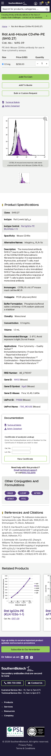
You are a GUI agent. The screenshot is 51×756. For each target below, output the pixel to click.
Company (9, 716)
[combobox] (25, 9)
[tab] (26, 702)
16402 (17, 379)
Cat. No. (8, 448)
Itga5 (24, 386)
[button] (12, 683)
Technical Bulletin (12, 102)
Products (8, 702)
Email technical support (25, 470)
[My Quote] (41, 3)
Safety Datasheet (12, 106)
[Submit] (47, 9)
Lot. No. (8, 452)
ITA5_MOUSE (26, 406)
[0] (45, 3)
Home (4, 26)
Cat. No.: (7, 619)
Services (8, 707)
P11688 (19, 400)
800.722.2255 (28, 472)
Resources (9, 711)
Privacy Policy (25, 745)
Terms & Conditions (25, 748)
